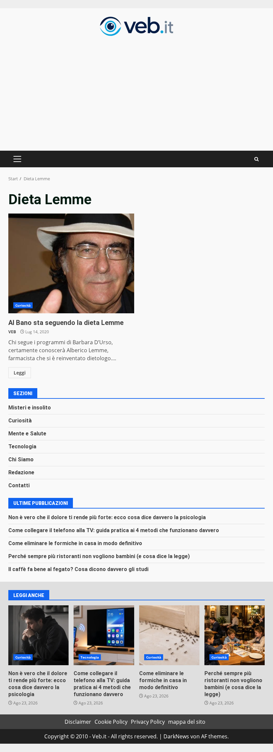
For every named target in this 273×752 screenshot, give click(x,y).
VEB (12, 332)
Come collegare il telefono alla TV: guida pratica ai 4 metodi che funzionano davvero (113, 530)
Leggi (20, 373)
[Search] (256, 159)
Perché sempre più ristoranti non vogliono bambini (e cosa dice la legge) (99, 556)
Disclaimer (78, 721)
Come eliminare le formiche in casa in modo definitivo (75, 543)
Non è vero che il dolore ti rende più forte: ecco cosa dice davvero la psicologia (107, 517)
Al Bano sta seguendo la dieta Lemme (71, 263)
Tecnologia (22, 446)
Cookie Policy (111, 721)
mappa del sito (186, 721)
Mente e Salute (27, 433)
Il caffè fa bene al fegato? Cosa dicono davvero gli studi (78, 569)
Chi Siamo (21, 459)
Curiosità (23, 305)
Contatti (19, 485)
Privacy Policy (148, 721)
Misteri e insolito (29, 407)
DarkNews (176, 736)
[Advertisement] (136, 92)
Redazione (21, 472)
